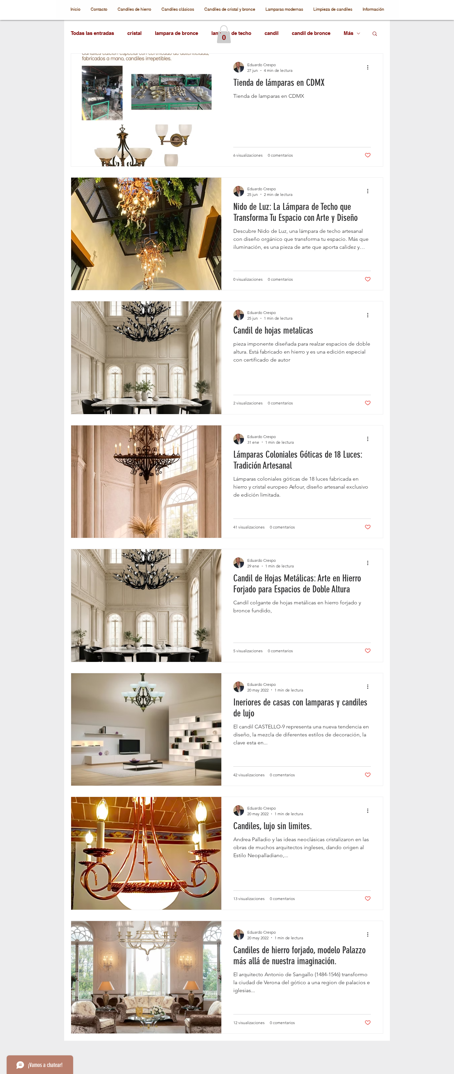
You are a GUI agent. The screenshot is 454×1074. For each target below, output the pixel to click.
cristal (134, 33)
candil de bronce (311, 33)
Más (348, 33)
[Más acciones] (370, 67)
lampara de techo (231, 33)
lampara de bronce (176, 33)
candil (272, 33)
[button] (223, 34)
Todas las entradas (92, 33)
